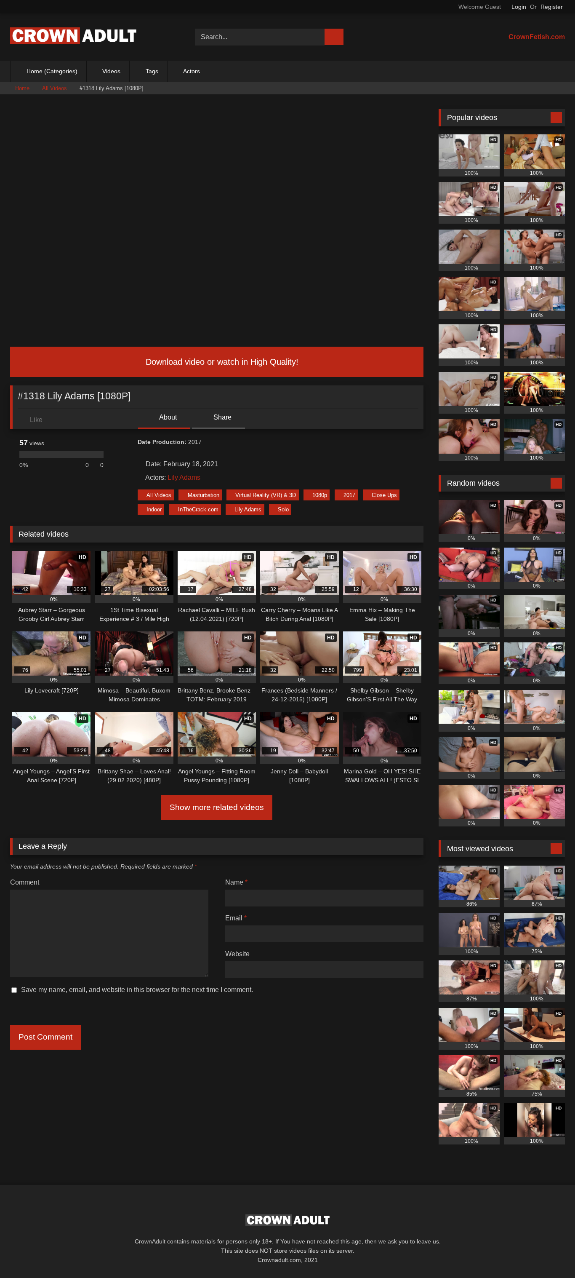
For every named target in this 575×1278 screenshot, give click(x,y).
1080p (319, 495)
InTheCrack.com (198, 509)
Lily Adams (184, 477)
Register (551, 6)
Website (237, 953)
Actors (191, 71)
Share (222, 417)
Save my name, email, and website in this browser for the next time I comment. (137, 989)
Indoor (154, 509)
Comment (24, 882)
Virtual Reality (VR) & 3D (265, 495)
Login (518, 6)
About (167, 417)
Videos (111, 71)
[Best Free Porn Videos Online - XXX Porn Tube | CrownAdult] (73, 37)
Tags (152, 71)
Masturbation (203, 495)
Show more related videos (217, 807)
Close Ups (384, 495)
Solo (283, 509)
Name (236, 882)
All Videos (54, 88)
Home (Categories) (52, 71)
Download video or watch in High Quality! (220, 361)
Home (22, 88)
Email (236, 918)
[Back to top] (549, 1253)
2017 (349, 495)
